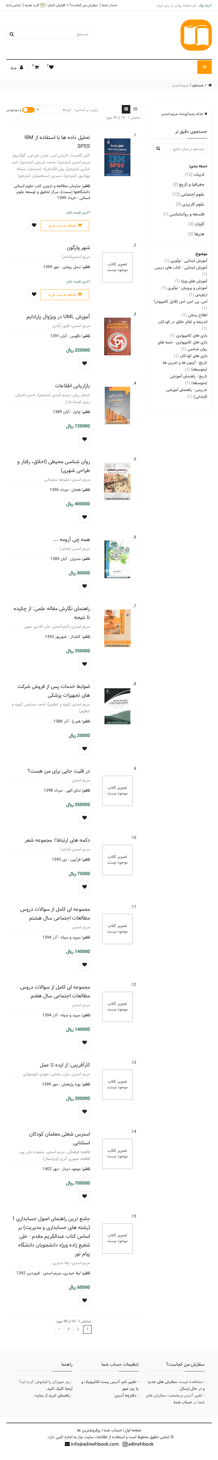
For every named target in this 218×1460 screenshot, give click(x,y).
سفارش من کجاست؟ (83, 5)
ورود (13, 68)
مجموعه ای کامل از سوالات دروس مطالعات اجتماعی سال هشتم (55, 913)
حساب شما (109, 5)
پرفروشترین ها (88, 1430)
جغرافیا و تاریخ (188, 184)
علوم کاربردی (190, 204)
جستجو (198, 85)
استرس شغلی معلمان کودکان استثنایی (59, 1138)
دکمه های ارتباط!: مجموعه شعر (57, 840)
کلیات (196, 224)
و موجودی (13, 110)
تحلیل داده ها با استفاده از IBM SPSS (57, 142)
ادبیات (194, 174)
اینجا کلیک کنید (59, 1388)
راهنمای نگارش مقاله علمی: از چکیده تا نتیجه (52, 613)
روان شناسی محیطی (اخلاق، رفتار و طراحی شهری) (53, 466)
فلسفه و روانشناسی (183, 214)
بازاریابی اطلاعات (72, 385)
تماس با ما (13, 5)
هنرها (196, 234)
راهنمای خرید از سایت (52, 1395)
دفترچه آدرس (125, 1395)
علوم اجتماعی (188, 194)
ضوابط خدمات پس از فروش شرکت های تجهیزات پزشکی (54, 691)
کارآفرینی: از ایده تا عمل (65, 1065)
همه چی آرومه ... (71, 539)
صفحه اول (133, 1430)
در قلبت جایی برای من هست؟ (59, 771)
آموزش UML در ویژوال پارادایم (58, 316)
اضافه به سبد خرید (62, 226)
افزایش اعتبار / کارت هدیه (45, 5)
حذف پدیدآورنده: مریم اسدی (182, 114)
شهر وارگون (78, 247)
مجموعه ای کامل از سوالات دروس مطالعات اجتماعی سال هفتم (55, 991)
